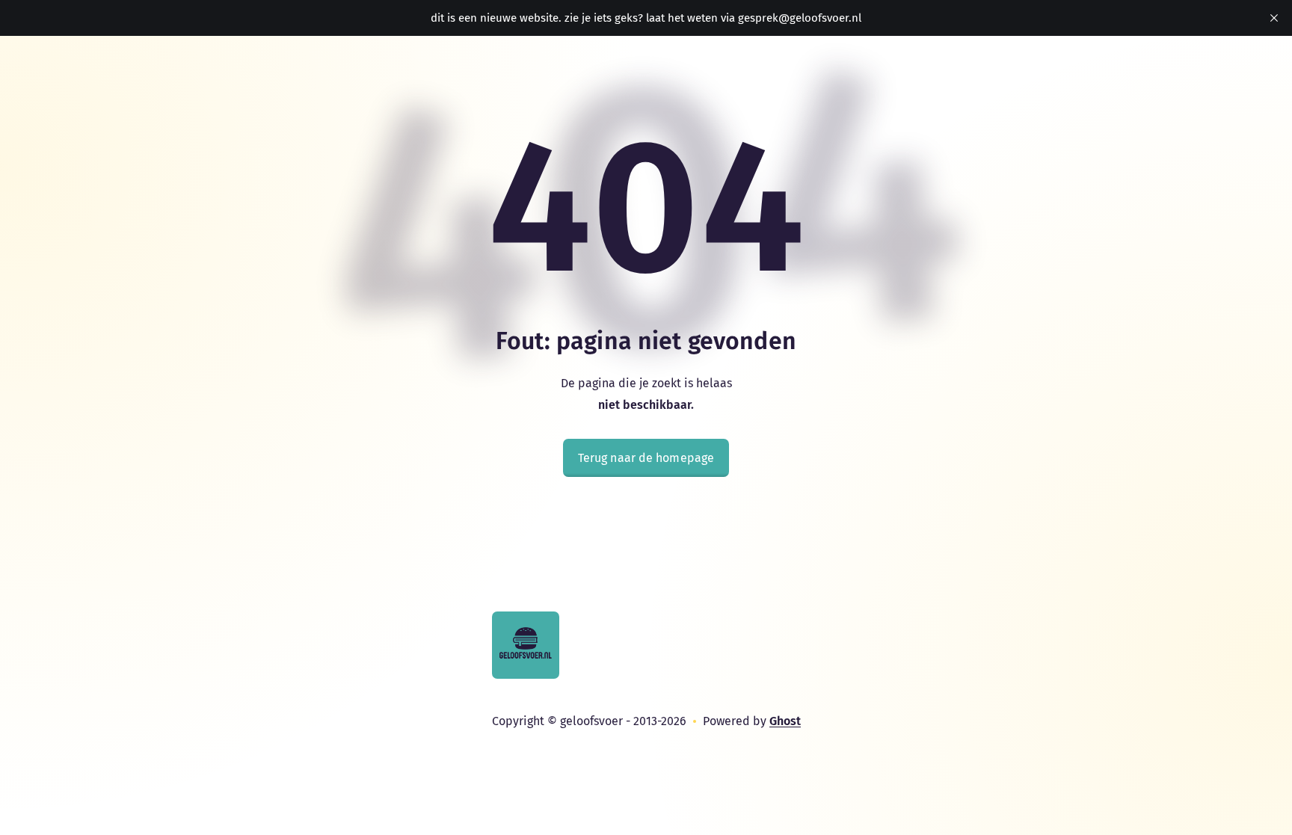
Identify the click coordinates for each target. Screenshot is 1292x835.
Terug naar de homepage (646, 458)
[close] (1274, 18)
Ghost (785, 721)
